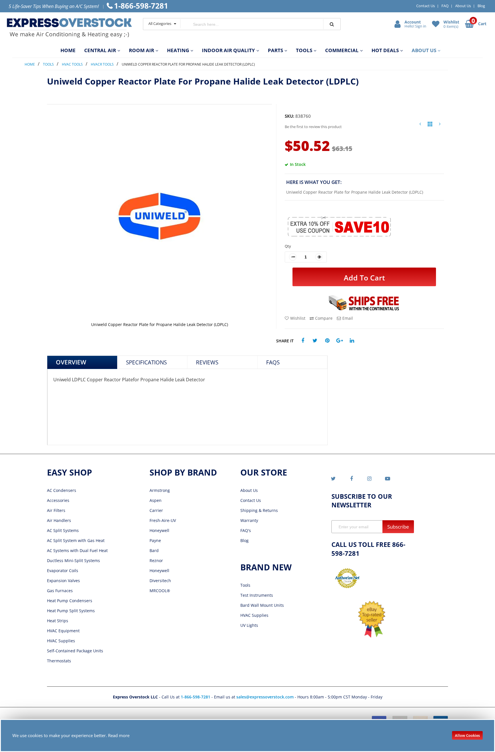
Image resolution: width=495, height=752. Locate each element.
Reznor (156, 560)
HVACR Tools (102, 64)
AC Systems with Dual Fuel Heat (77, 550)
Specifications (146, 362)
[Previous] (420, 125)
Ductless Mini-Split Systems (73, 560)
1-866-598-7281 (196, 697)
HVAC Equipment (63, 630)
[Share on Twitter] (315, 341)
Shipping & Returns (259, 510)
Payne (155, 540)
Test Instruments (256, 595)
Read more (118, 735)
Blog (481, 5)
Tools (48, 64)
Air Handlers (59, 520)
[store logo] (69, 28)
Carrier (156, 510)
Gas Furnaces (60, 590)
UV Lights (249, 625)
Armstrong (160, 490)
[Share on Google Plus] (339, 341)
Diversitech (160, 580)
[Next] (440, 125)
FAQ (445, 5)
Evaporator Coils (62, 570)
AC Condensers (61, 490)
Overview (71, 362)
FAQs (273, 362)
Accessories (58, 500)
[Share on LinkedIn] (352, 341)
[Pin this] (327, 341)
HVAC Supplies (61, 640)
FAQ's (245, 530)
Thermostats (59, 660)
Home (30, 64)
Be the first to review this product (313, 126)
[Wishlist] (436, 24)
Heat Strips (57, 620)
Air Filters (56, 510)
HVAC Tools (72, 64)
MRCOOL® (160, 590)
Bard (154, 550)
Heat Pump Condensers (69, 600)
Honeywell (159, 530)
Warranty (249, 520)
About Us (463, 5)
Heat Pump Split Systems (71, 610)
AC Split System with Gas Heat (76, 540)
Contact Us (425, 5)
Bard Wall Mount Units (262, 605)
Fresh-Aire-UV (163, 520)
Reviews (207, 362)
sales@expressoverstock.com (265, 697)
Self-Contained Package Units (75, 650)
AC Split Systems (63, 530)
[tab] (82, 362)
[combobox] (251, 24)
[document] (247, 735)
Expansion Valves (63, 580)
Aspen (156, 500)
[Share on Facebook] (302, 341)
